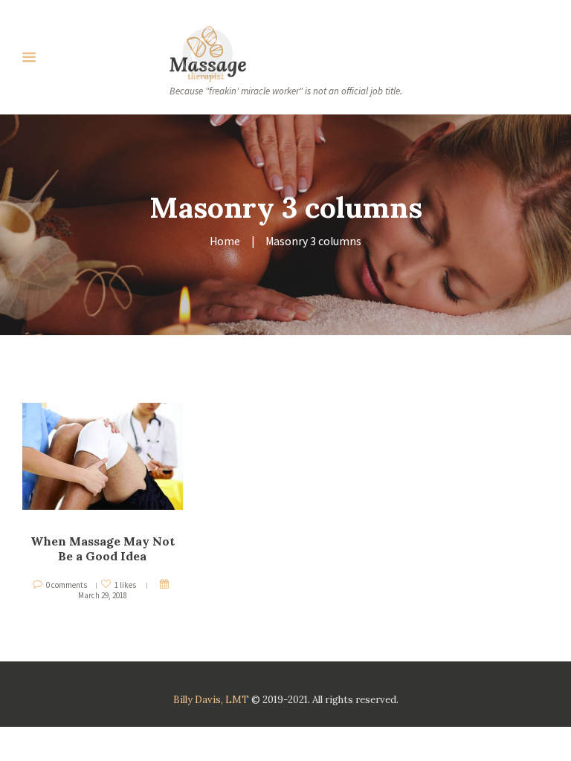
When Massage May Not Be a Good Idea (102, 549)
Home (225, 241)
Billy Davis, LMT (211, 699)
